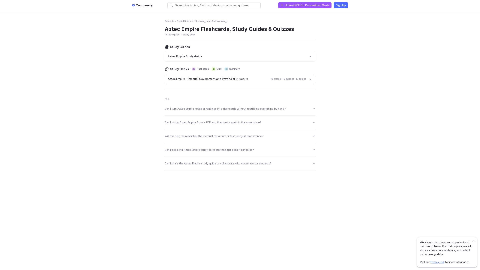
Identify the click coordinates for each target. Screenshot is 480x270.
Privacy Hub (437, 262)
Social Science (185, 21)
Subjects (170, 21)
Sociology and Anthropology (211, 21)
